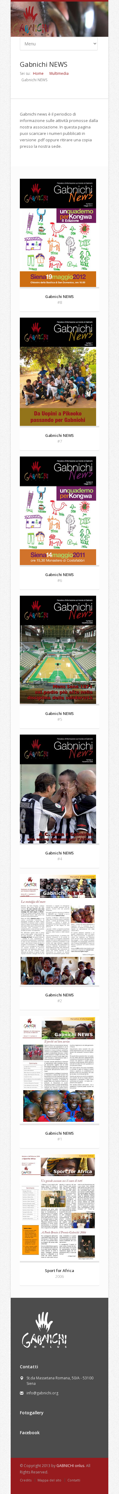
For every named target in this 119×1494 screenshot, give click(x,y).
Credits (25, 1480)
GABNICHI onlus (70, 1465)
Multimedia (59, 73)
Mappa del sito (49, 1480)
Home (38, 73)
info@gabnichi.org (42, 1393)
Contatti (73, 1480)
